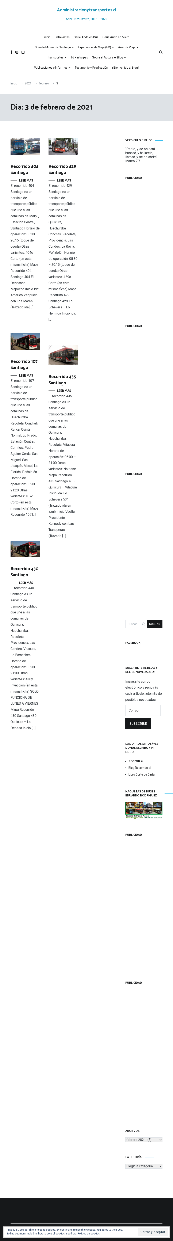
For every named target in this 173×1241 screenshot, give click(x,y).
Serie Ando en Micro (116, 37)
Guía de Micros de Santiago (53, 47)
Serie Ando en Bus (86, 37)
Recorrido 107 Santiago (24, 364)
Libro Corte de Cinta (141, 774)
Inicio (47, 37)
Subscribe (138, 723)
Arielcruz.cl (135, 761)
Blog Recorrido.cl (139, 767)
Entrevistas (62, 37)
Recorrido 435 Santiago (62, 380)
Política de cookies (89, 1233)
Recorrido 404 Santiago (24, 169)
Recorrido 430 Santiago (24, 572)
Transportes (55, 57)
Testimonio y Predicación (91, 67)
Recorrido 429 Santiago (62, 169)
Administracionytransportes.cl (86, 10)
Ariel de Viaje (126, 47)
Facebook (133, 643)
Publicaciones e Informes (51, 67)
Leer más (26, 180)
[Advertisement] (143, 247)
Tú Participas (79, 57)
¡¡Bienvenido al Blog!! (125, 67)
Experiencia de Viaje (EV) (94, 47)
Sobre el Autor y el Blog (107, 57)
